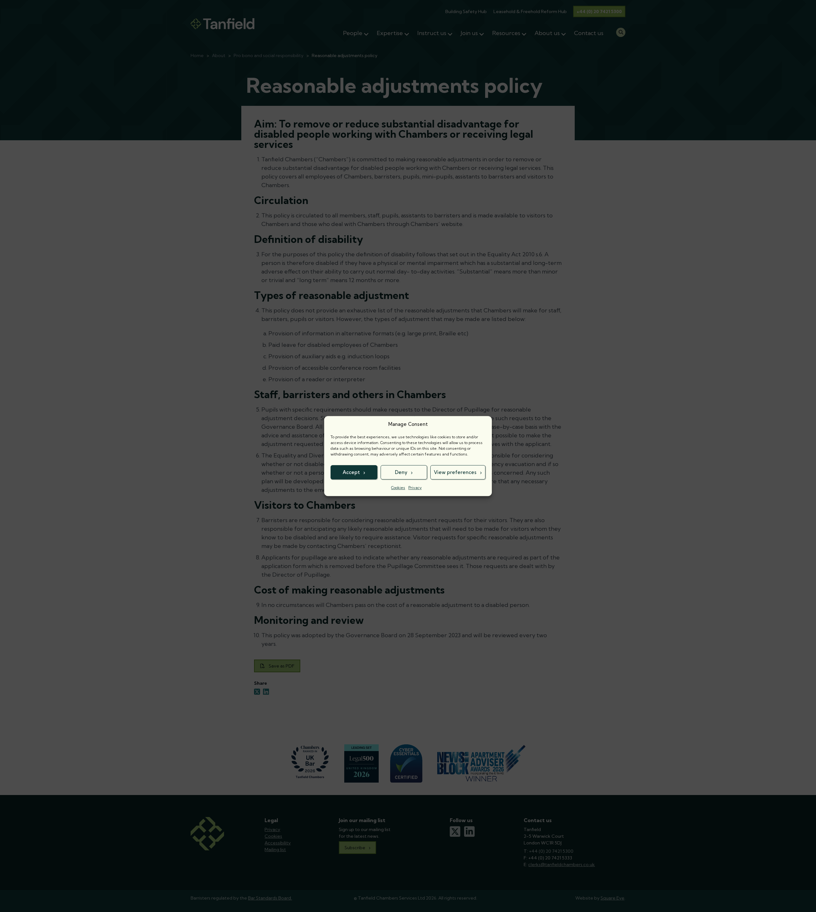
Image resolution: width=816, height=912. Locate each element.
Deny (401, 472)
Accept (351, 472)
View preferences (455, 472)
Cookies (398, 487)
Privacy (415, 487)
